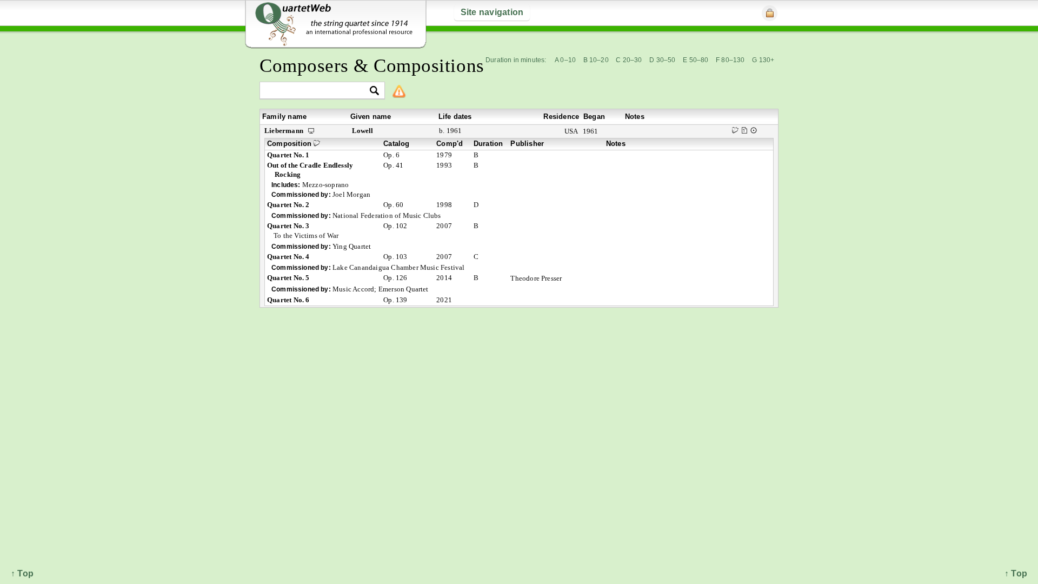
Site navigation (492, 12)
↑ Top (1015, 573)
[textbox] (317, 91)
